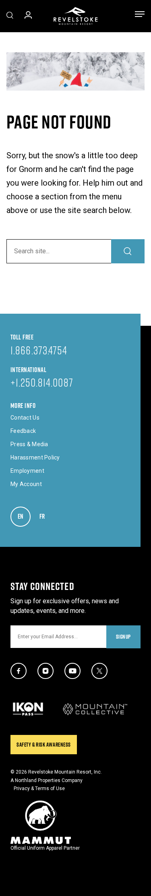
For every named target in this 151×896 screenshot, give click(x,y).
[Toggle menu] (140, 15)
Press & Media (29, 444)
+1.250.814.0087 (41, 382)
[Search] (128, 251)
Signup (123, 637)
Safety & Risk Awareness (44, 745)
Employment (27, 471)
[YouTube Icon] (72, 671)
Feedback (23, 431)
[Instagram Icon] (45, 671)
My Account (26, 484)
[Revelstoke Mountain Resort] (76, 15)
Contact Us (24, 417)
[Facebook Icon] (18, 671)
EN (24, 516)
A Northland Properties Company (46, 780)
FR (45, 516)
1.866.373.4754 (38, 350)
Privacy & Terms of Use (39, 788)
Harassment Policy (35, 457)
